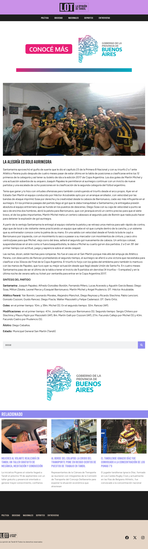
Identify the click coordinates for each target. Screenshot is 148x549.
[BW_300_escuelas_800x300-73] (74, 71)
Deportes (88, 17)
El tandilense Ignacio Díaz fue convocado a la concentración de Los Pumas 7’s (123, 462)
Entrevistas (104, 17)
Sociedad (58, 17)
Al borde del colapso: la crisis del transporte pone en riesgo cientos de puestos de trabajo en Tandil (73, 462)
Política (45, 17)
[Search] (141, 345)
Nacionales (73, 17)
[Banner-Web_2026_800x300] (74, 404)
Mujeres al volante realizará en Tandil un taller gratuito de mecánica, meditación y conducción (22, 462)
